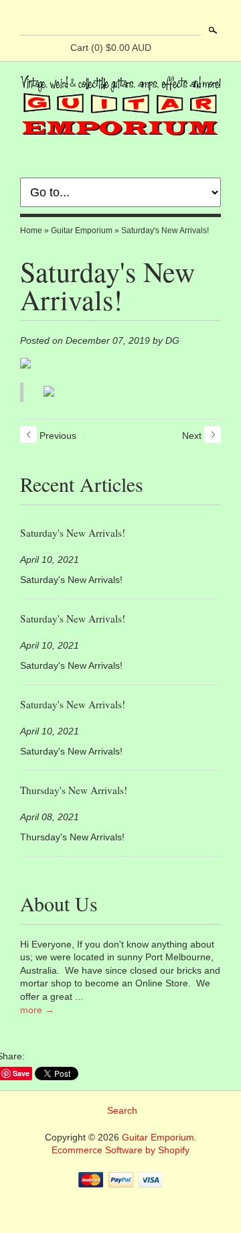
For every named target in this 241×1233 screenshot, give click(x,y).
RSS (85, 18)
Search (211, 30)
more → (37, 1009)
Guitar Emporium (81, 230)
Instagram (154, 18)
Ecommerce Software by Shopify (120, 1150)
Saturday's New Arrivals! (165, 230)
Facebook (108, 18)
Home (31, 230)
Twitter (131, 18)
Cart (110, 47)
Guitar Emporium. (159, 1137)
